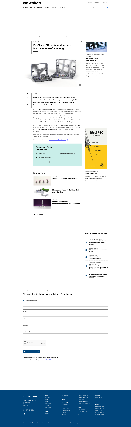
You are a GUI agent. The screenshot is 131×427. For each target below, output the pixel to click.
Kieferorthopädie (66, 410)
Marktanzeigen (81, 409)
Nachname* (26, 332)
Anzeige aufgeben (99, 414)
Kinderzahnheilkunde (83, 395)
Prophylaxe (81, 399)
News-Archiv (48, 407)
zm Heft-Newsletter (60, 359)
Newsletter (105, 2)
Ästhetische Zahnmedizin (84, 403)
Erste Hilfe (47, 413)
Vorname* (26, 325)
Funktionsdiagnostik (83, 401)
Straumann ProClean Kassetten (57, 140)
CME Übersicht (65, 395)
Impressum (54, 422)
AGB (30, 422)
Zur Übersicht (40, 214)
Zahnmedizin (48, 405)
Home (26, 36)
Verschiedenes (98, 412)
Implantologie (65, 406)
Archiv (47, 7)
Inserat (54, 7)
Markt (62, 7)
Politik (46, 399)
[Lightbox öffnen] (79, 84)
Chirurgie (64, 414)
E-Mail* (25, 305)
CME (31, 7)
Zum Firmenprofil (41, 162)
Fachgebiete (65, 402)
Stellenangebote (99, 406)
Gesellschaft (48, 403)
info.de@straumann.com (45, 157)
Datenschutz (45, 422)
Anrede (25, 311)
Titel (24, 318)
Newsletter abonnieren (30, 351)
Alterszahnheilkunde (83, 397)
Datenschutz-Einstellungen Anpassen (75, 422)
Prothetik (64, 412)
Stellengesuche (98, 408)
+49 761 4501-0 (42, 153)
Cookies (37, 422)
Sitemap (62, 422)
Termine (39, 7)
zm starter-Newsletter (46, 359)
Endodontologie (65, 408)
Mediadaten (97, 2)
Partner (25, 422)
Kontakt (90, 2)
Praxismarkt (98, 410)
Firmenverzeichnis (82, 411)
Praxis (46, 401)
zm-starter (97, 401)
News (25, 7)
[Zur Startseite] (32, 2)
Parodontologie (65, 404)
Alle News (47, 397)
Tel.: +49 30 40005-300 (28, 409)
